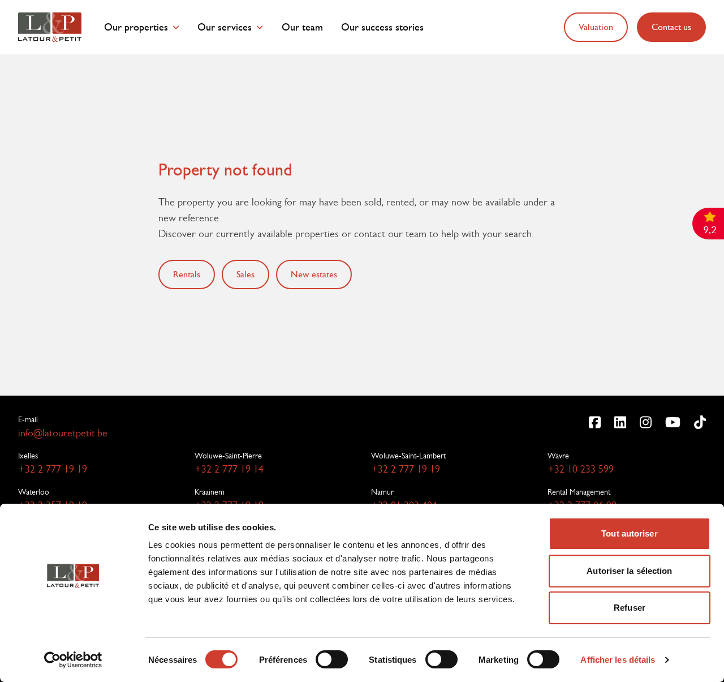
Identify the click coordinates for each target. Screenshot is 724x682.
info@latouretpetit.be (62, 433)
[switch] (332, 659)
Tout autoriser (629, 533)
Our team (302, 27)
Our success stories (382, 27)
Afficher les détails (617, 659)
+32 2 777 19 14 (229, 469)
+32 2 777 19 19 (52, 469)
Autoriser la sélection (629, 571)
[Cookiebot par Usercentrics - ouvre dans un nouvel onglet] (73, 659)
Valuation (596, 27)
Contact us (671, 27)
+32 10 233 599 (581, 469)
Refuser (629, 607)
